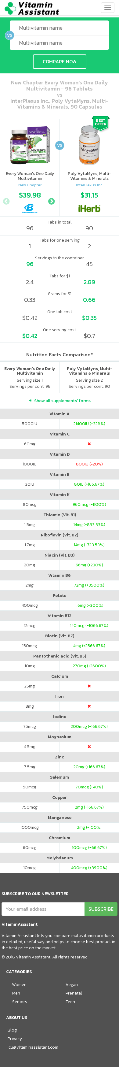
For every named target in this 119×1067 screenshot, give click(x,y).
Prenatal (74, 993)
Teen (70, 1001)
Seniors (19, 1001)
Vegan (72, 984)
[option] (30, 200)
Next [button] (51, 201)
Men (16, 993)
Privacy (15, 1039)
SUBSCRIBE (101, 909)
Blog (12, 1030)
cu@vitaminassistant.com (33, 1047)
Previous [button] (6, 201)
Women (19, 984)
